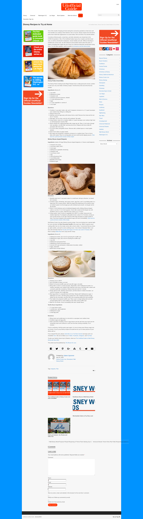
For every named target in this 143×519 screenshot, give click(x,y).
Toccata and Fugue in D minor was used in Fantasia (76, 229)
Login (117, 4)
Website (50, 486)
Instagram (81, 335)
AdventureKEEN (38, 516)
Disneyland (70, 359)
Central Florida (103, 66)
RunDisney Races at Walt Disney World (83, 396)
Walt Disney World (104, 132)
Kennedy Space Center (105, 91)
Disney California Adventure (106, 74)
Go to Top (116, 517)
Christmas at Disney (104, 71)
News (100, 102)
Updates (101, 129)
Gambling (101, 85)
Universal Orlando (104, 126)
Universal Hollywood (104, 123)
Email (49, 482)
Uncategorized (103, 121)
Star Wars (101, 115)
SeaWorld (101, 110)
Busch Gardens (103, 61)
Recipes (101, 104)
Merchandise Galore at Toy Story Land (83, 416)
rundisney (101, 107)
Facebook (75, 335)
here (55, 335)
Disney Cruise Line (102, 24)
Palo (57, 368)
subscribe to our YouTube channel (73, 333)
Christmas (102, 69)
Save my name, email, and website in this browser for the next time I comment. (68, 493)
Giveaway (101, 88)
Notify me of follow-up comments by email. (59, 497)
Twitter (70, 335)
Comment (50, 457)
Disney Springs (103, 80)
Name (49, 478)
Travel (100, 118)
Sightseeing (102, 112)
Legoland (101, 96)
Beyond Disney (103, 58)
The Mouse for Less (71, 342)
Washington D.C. (103, 134)
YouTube (89, 335)
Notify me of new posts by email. (56, 502)
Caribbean (102, 63)
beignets (53, 368)
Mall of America (103, 99)
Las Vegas (102, 93)
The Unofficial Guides (93, 24)
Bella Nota (58, 231)
